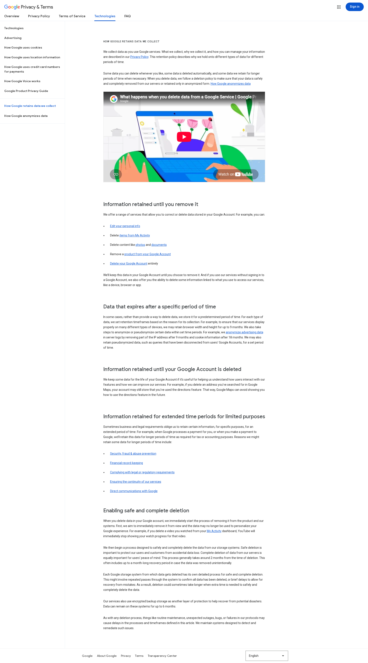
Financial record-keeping (126, 463)
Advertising (13, 38)
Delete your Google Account (128, 263)
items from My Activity (134, 235)
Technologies (104, 16)
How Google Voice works (22, 81)
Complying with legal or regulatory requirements (142, 472)
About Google (107, 656)
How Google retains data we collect (30, 106)
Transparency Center (162, 656)
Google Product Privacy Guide (26, 91)
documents (159, 244)
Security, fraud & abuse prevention (133, 453)
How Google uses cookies (23, 47)
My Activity (214, 531)
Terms (139, 656)
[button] (339, 7)
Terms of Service (72, 16)
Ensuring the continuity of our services (135, 481)
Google (87, 656)
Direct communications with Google (134, 491)
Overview (11, 16)
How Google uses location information (32, 57)
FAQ (127, 16)
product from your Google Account (147, 254)
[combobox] (267, 656)
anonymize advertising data (244, 332)
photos (140, 244)
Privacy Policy (39, 16)
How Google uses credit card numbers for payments (32, 69)
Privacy (126, 656)
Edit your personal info (125, 226)
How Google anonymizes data (25, 116)
